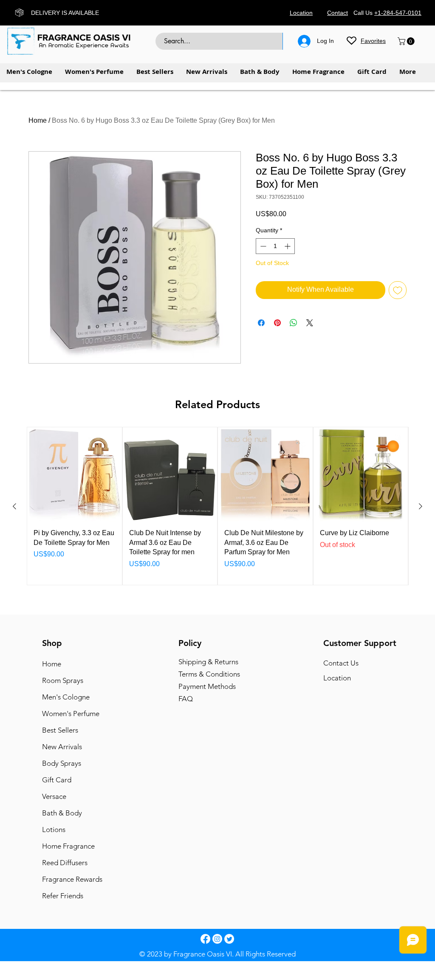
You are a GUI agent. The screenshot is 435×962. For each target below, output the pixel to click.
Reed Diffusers (65, 862)
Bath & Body (62, 813)
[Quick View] (74, 474)
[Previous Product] (14, 506)
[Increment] (288, 246)
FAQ (185, 698)
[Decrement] (262, 246)
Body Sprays (61, 763)
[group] (217, 506)
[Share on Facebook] (261, 323)
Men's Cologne (66, 697)
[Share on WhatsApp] (293, 323)
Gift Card (56, 780)
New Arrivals (62, 746)
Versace (54, 796)
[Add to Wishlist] (398, 290)
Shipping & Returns (208, 661)
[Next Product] (420, 506)
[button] (407, 41)
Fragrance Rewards (72, 879)
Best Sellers (60, 730)
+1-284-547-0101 (397, 12)
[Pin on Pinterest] (277, 323)
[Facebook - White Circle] (205, 939)
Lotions (53, 829)
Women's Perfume (70, 713)
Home (37, 120)
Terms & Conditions (209, 674)
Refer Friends (62, 895)
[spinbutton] (275, 246)
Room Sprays (62, 680)
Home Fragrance (68, 846)
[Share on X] (310, 323)
